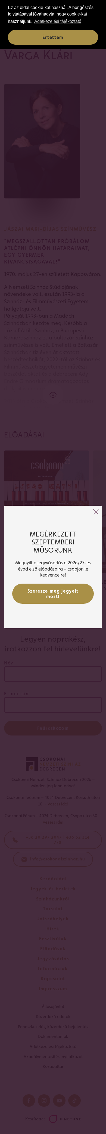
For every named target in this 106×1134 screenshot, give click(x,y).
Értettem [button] (53, 37)
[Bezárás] (96, 512)
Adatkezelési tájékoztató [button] (57, 21)
